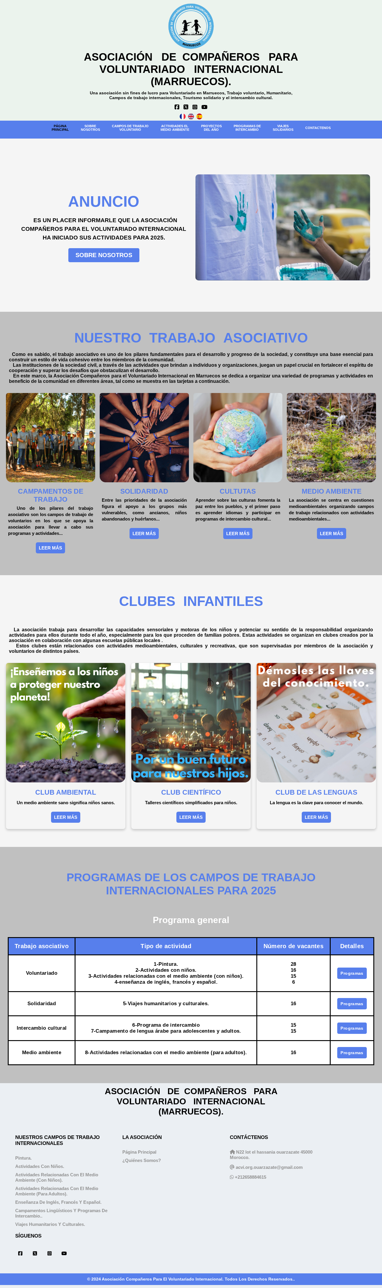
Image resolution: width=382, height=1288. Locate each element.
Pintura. (23, 1157)
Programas (352, 973)
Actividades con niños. (39, 1166)
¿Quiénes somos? (141, 1160)
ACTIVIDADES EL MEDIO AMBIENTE (175, 127)
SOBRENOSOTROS (90, 127)
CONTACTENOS (318, 128)
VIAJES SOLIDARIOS (283, 127)
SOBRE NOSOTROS (104, 255)
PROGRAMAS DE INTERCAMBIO (247, 127)
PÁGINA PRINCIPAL (60, 127)
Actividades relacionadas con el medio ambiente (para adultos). (56, 1191)
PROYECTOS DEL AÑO (211, 127)
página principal (139, 1152)
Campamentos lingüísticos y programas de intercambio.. (61, 1213)
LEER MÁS (50, 547)
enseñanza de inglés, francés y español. (58, 1202)
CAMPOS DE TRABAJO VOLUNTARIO (130, 127)
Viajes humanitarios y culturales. (50, 1224)
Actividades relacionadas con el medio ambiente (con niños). (56, 1177)
